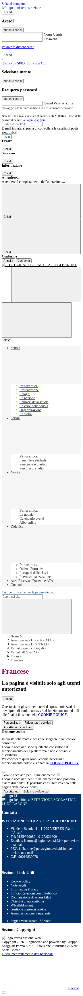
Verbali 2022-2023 (24, 652)
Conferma (23, 260)
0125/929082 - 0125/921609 (37, 836)
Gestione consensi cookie (28, 909)
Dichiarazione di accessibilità (31, 897)
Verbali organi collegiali (27, 648)
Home (15, 636)
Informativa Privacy (24, 889)
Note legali (18, 885)
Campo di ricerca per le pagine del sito (28, 592)
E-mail (48, 103)
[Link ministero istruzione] (21, 8)
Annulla (8, 260)
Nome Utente (53, 34)
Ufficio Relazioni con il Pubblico (34, 893)
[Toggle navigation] (37, 320)
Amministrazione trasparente (30, 913)
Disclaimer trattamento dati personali (27, 954)
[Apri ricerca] (46, 284)
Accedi (8, 12)
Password (50, 39)
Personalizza (12, 722)
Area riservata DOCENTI (29, 644)
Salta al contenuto (14, 4)
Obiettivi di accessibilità (27, 901)
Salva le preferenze (36, 791)
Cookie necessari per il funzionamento (29, 775)
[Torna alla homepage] (41, 265)
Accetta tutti (18, 727)
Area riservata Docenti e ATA (31, 640)
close (7, 340)
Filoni (15, 656)
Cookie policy (20, 881)
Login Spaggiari (35, 120)
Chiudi (8, 149)
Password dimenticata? (18, 47)
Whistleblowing (22, 905)
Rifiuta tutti (38, 722)
